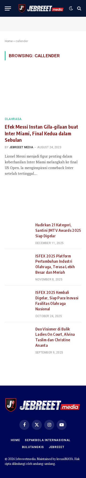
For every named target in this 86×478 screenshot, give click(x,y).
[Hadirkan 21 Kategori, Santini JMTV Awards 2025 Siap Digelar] (18, 231)
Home (9, 41)
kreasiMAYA (65, 459)
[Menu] (8, 8)
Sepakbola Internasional (47, 440)
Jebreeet (56, 447)
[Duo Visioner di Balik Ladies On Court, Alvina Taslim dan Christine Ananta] (18, 335)
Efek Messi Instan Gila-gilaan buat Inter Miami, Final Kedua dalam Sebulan (41, 133)
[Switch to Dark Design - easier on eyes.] (71, 8)
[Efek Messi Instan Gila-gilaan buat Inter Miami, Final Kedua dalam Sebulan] (43, 91)
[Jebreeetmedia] (41, 8)
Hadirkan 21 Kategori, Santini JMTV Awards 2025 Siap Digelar (58, 230)
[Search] (78, 8)
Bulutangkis (33, 447)
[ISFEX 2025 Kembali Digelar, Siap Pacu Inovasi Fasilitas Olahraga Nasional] (18, 298)
